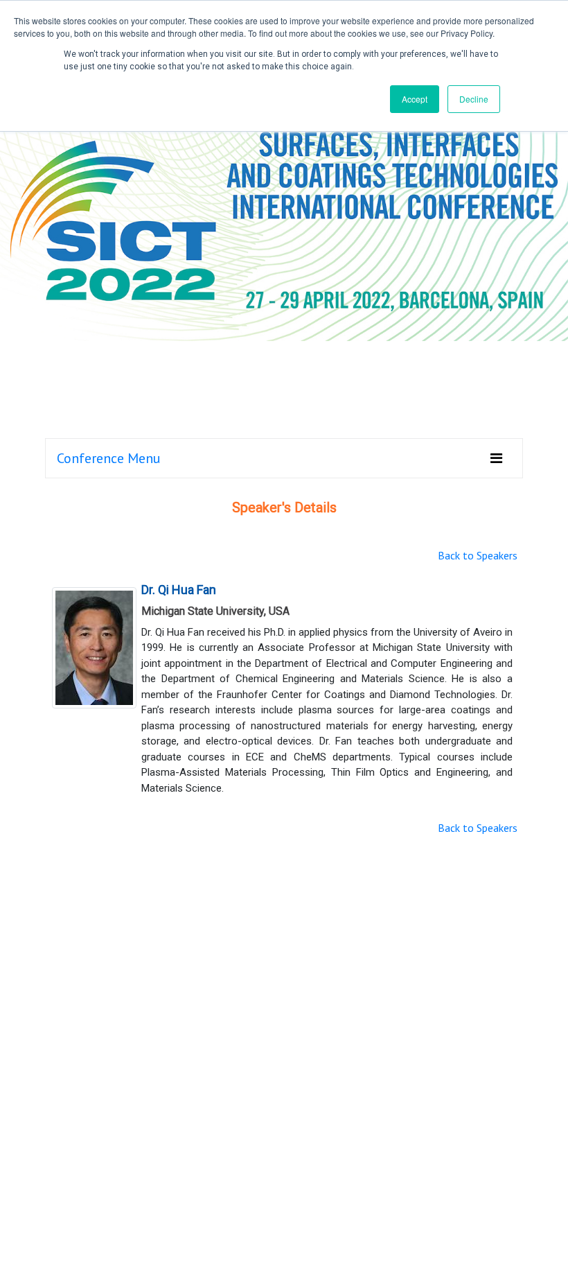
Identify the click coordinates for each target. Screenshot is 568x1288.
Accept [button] (414, 99)
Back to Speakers (477, 555)
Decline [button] (473, 99)
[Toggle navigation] (496, 458)
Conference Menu (109, 458)
